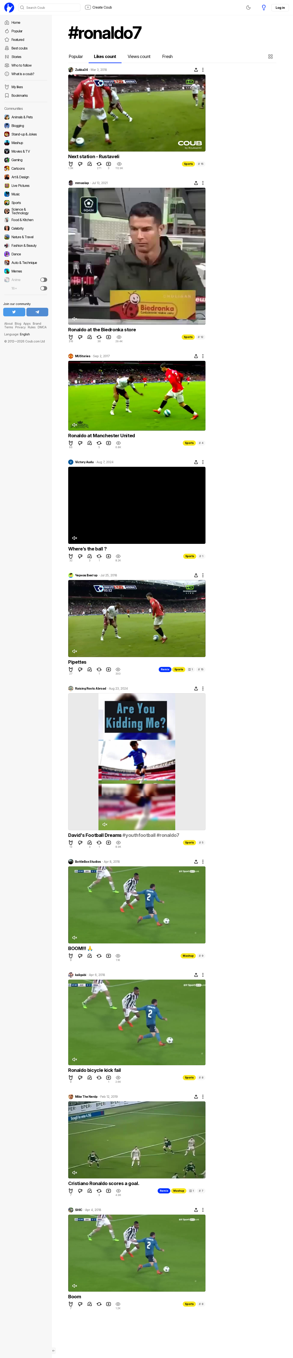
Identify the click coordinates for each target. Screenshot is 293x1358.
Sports (188, 163)
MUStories (82, 356)
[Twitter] (14, 312)
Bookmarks (19, 95)
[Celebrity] (25, 228)
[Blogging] (25, 125)
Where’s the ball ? (87, 549)
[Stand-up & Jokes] (25, 134)
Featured (17, 39)
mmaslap (82, 182)
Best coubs (19, 48)
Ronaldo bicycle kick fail (94, 1070)
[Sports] (25, 202)
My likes (17, 87)
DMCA (42, 327)
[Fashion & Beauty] (25, 245)
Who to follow (21, 65)
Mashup (188, 955)
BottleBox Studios (88, 861)
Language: (17, 334)
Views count (139, 56)
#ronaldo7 (168, 835)
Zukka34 (81, 69)
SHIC (78, 1209)
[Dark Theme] (248, 7)
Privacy (20, 327)
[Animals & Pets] (25, 117)
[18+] (43, 288)
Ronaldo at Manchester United (101, 435)
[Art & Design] (25, 177)
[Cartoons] (25, 168)
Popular (17, 31)
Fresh (167, 56)
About (8, 323)
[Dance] (25, 254)
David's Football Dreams (95, 835)
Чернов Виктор (86, 575)
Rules (32, 327)
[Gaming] (25, 160)
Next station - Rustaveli (93, 156)
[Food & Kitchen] (25, 220)
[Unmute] (74, 319)
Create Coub (102, 7)
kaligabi (80, 974)
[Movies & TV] (25, 151)
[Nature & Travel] (25, 237)
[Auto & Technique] (25, 262)
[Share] (196, 69)
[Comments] (89, 164)
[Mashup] (25, 142)
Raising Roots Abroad (90, 688)
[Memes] (25, 271)
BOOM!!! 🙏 (80, 948)
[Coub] (9, 7)
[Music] (25, 194)
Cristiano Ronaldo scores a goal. (103, 1183)
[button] (271, 56)
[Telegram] (37, 312)
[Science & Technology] (25, 211)
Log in (280, 8)
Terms (8, 327)
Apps (27, 323)
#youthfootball (139, 835)
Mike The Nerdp (86, 1096)
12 (200, 337)
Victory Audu (84, 462)
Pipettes (77, 662)
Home (15, 22)
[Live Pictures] (25, 185)
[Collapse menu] (54, 1351)
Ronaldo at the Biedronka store (102, 329)
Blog (18, 323)
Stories (16, 57)
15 (200, 164)
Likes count (105, 56)
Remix (165, 669)
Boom (74, 1296)
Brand (37, 323)
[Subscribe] (43, 280)
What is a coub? (22, 74)
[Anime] (25, 279)
